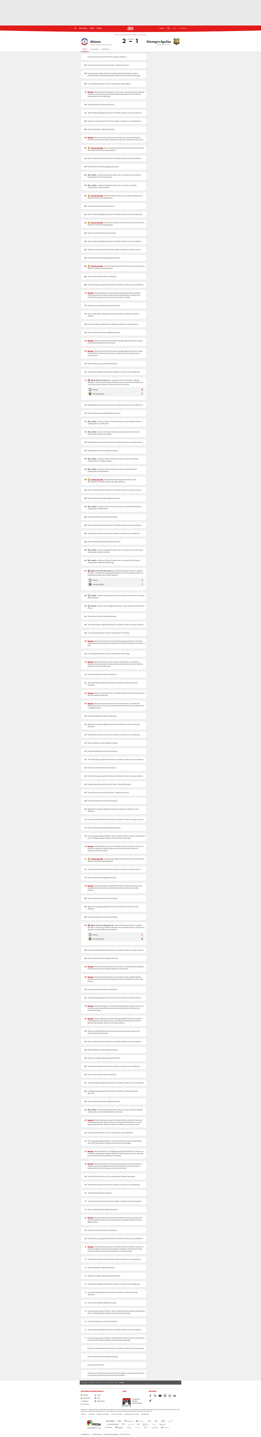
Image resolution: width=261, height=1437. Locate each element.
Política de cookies (116, 1414)
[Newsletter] (168, 28)
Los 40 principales (119, 1421)
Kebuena (161, 1424)
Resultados (83, 28)
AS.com (156, 1421)
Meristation (155, 1427)
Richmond (169, 1424)
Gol (92, 380)
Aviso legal (91, 1414)
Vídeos (99, 28)
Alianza (95, 390)
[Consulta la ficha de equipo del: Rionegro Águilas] (90, 393)
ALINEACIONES (94, 49)
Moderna (108, 1427)
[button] (94, 1428)
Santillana (128, 1421)
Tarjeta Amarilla (97, 148)
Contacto (83, 1414)
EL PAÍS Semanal (145, 1424)
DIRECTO (84, 49)
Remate (91, 92)
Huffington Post (113, 1424)
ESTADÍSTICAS (105, 49)
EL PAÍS (110, 1421)
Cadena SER (149, 1421)
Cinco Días (130, 1424)
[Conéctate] (174, 28)
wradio (124, 1424)
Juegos (162, 28)
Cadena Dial (138, 1424)
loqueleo (146, 1427)
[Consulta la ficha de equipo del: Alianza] (90, 389)
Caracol (170, 1421)
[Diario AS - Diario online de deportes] (130, 28)
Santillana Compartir (140, 1421)
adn (163, 1421)
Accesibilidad (145, 1414)
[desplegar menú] (75, 28)
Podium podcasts (119, 1427)
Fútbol (92, 28)
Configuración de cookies (131, 1414)
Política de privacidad (103, 1414)
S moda (137, 1427)
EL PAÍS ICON (129, 1427)
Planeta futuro (152, 1424)
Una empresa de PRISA (93, 1423)
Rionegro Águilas (98, 394)
